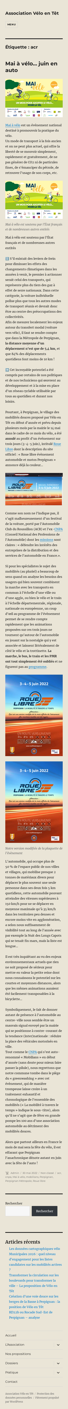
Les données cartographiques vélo (34, 1249)
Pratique (11, 1372)
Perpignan (46, 1176)
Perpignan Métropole (18, 1180)
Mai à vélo (12, 125)
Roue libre (39, 1180)
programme (37, 667)
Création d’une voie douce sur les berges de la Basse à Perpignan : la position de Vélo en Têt (34, 1301)
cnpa (8, 1176)
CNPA (58, 529)
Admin (15, 1172)
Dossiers (11, 1363)
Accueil (10, 1335)
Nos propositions (18, 1354)
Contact (11, 1381)
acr (59, 1172)
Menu (11, 24)
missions (46, 540)
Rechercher (13, 1203)
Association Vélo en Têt (32, 13)
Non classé (47, 1172)
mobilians (32, 1176)
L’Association (14, 1344)
